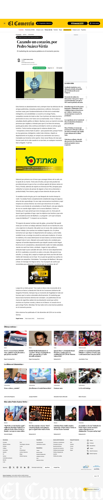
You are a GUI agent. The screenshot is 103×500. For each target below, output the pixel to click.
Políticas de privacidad (58, 450)
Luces (21, 446)
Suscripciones (39, 442)
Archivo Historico (24, 452)
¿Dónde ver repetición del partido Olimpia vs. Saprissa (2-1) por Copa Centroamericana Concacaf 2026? (90, 352)
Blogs (21, 454)
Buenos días (39, 452)
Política (4, 448)
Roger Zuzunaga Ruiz (9, 359)
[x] (14, 467)
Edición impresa (23, 456)
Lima (4, 462)
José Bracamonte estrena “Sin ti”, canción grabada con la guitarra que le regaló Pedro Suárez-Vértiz (39, 427)
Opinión (4, 452)
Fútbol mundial (82, 347)
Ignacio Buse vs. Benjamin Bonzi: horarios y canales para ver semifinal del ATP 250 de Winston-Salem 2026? (64, 353)
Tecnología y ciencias (24, 444)
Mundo (4, 460)
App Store (47, 467)
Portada (5, 442)
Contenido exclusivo (7, 458)
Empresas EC (67, 30)
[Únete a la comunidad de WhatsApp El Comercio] (39, 68)
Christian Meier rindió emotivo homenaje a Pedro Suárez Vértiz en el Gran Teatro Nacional (65, 427)
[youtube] (21, 467)
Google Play (56, 467)
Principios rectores (57, 444)
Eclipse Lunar (39, 30)
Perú (21, 442)
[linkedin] (25, 467)
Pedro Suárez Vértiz (28, 59)
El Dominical (22, 450)
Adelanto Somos (40, 456)
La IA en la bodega (84, 388)
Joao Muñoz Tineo (83, 359)
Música (5, 422)
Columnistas (7, 385)
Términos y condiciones (58, 442)
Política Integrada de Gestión (58, 453)
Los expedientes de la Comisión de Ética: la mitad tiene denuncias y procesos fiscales (74, 121)
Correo (71, 446)
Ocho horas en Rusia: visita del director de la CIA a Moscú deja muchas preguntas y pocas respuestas (73, 142)
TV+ (21, 448)
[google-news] (28, 467)
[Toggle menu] (4, 23)
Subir (95, 476)
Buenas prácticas (57, 446)
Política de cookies (57, 456)
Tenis (55, 347)
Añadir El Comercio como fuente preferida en (29, 37)
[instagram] (17, 467)
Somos (4, 456)
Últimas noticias (6, 444)
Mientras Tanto (40, 460)
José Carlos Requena (9, 396)
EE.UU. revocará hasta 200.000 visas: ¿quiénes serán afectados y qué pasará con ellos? (14, 352)
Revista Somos (40, 318)
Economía (5, 450)
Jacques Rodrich (33, 396)
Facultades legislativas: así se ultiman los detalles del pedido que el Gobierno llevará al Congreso (73, 89)
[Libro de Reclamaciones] (96, 467)
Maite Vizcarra (82, 396)
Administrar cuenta (40, 444)
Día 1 (37, 458)
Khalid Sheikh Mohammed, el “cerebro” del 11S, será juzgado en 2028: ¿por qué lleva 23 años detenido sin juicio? (39, 353)
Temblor (55, 30)
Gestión (72, 444)
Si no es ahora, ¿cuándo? (12, 388)
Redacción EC (57, 359)
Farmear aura (58, 388)
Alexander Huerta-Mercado (60, 396)
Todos (37, 450)
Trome (71, 448)
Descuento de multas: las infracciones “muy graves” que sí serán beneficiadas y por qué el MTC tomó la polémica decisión (74, 99)
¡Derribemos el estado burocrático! (40, 388)
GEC (71, 442)
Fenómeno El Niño (30, 30)
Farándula (81, 422)
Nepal (60, 30)
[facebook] (10, 467)
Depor (71, 450)
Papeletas (83, 30)
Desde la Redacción (41, 454)
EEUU (5, 347)
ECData (4, 446)
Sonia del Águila (8, 434)
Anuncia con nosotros (58, 448)
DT (3, 454)
